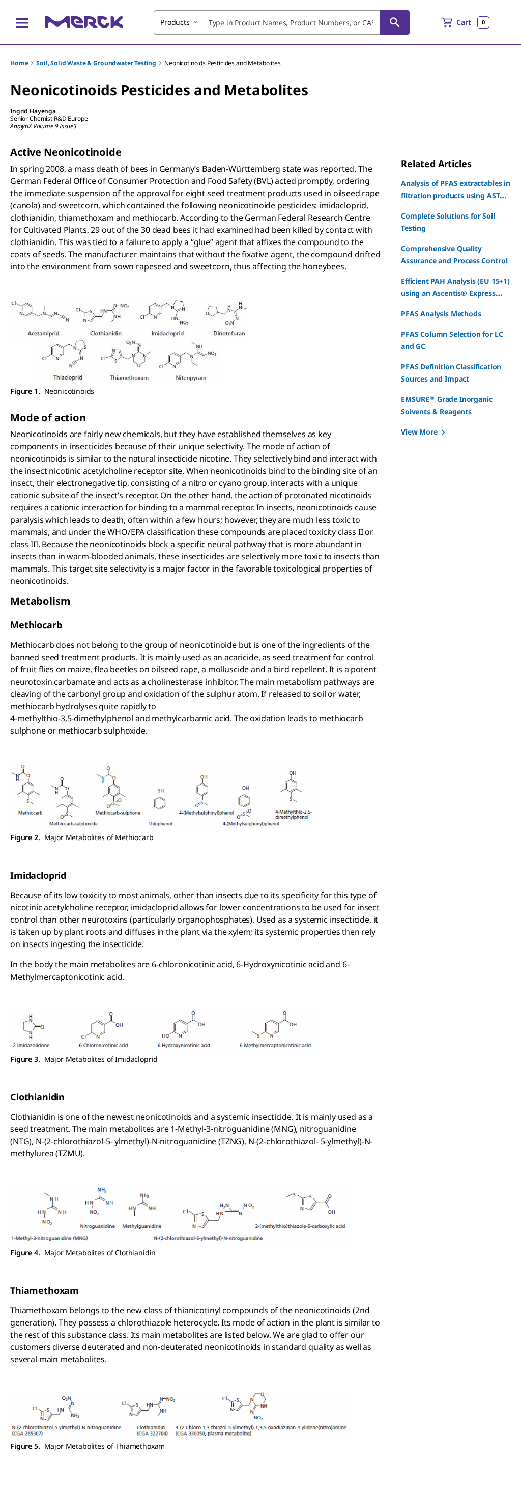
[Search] (395, 22)
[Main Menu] (22, 22)
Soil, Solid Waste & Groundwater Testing (96, 63)
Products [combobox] (175, 22)
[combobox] (282, 22)
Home (19, 63)
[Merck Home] (84, 22)
